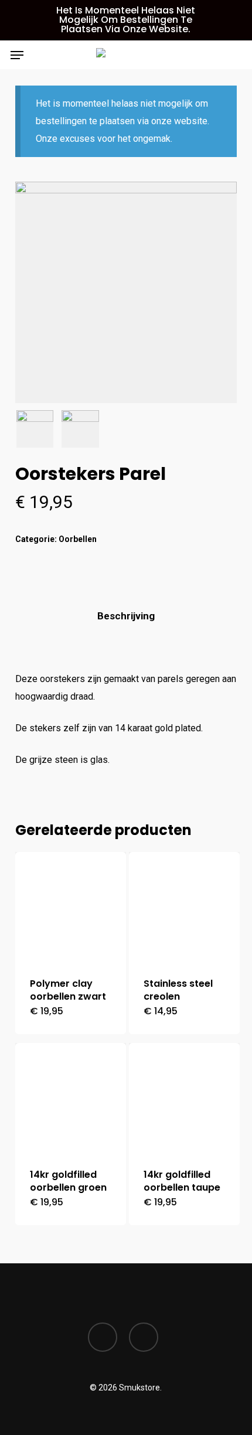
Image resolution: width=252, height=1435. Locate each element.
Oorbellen (78, 539)
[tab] (126, 616)
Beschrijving (126, 616)
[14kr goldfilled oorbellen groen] (70, 1098)
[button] (17, 55)
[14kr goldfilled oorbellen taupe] (184, 1098)
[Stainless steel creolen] (184, 907)
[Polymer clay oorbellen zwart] (70, 907)
